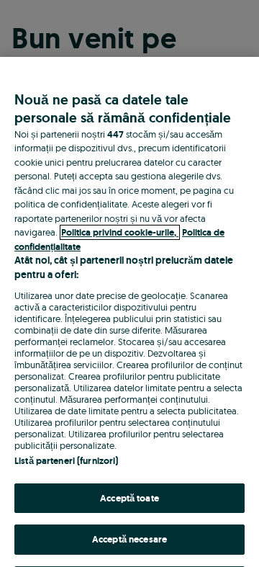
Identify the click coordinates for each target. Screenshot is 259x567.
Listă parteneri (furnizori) (66, 461)
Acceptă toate (129, 498)
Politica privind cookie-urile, (119, 232)
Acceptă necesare (129, 539)
